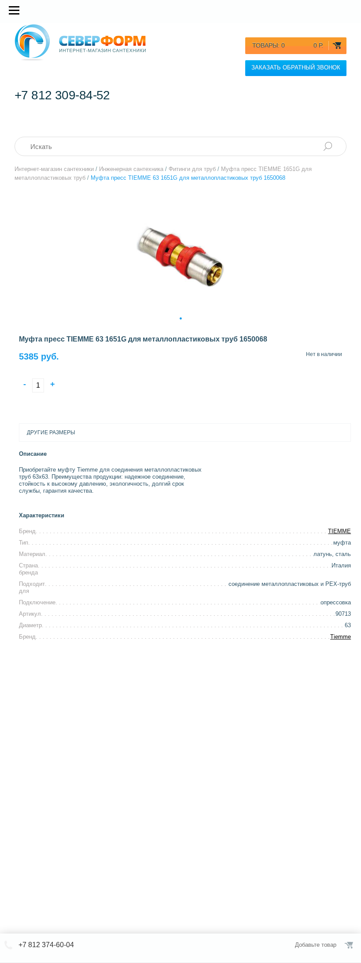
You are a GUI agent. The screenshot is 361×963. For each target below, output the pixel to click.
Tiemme (340, 636)
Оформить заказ (349, 945)
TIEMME (339, 531)
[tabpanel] (180, 254)
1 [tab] (180, 317)
